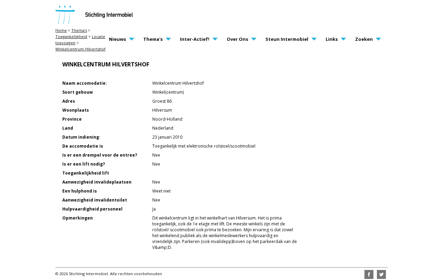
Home (61, 30)
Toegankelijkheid (71, 36)
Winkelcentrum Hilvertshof (80, 49)
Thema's (79, 30)
